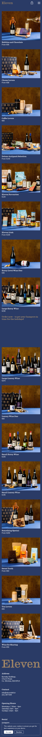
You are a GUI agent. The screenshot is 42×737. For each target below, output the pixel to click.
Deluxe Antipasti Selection (21, 143)
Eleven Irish (21, 219)
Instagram (5, 723)
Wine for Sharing (21, 631)
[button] (31, 3)
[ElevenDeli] (14, 3)
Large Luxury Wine (21, 364)
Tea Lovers (21, 593)
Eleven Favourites (21, 181)
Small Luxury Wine (21, 479)
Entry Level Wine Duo (21, 257)
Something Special (21, 517)
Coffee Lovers (21, 105)
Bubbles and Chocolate (21, 28)
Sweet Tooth (21, 555)
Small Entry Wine (21, 441)
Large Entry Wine (21, 295)
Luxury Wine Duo (21, 403)
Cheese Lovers (21, 66)
